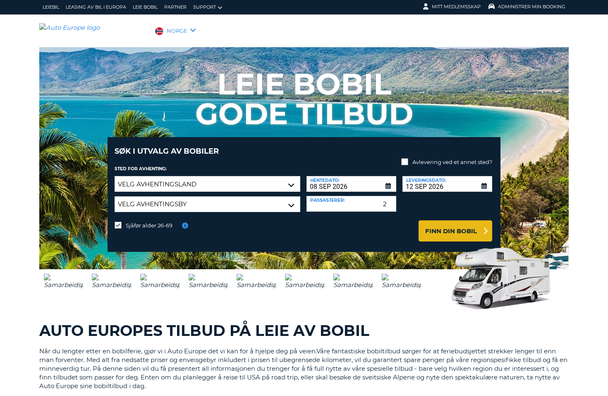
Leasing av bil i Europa (96, 7)
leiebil (51, 7)
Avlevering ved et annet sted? (452, 162)
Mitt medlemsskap (456, 7)
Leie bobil (145, 7)
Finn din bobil (451, 231)
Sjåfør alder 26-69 (149, 225)
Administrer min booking (531, 7)
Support (204, 7)
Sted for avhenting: (141, 168)
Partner (175, 7)
